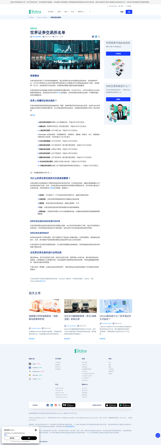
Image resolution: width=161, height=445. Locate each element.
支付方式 (84, 388)
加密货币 (111, 371)
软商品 (110, 373)
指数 (109, 367)
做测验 (118, 99)
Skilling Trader (59, 388)
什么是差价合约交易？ (88, 373)
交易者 (51, 188)
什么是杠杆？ (86, 378)
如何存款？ (85, 390)
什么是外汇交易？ (87, 376)
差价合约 (42, 281)
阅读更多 (32, 338)
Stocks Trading (42, 17)
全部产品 (84, 364)
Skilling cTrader (59, 392)
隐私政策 (84, 395)
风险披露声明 (70, 426)
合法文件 (84, 397)
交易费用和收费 (86, 369)
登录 (121, 12)
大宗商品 (111, 369)
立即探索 (118, 53)
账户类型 (84, 362)
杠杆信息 (84, 371)
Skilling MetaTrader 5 (61, 397)
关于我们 (58, 362)
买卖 (58, 93)
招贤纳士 (58, 364)
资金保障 (58, 369)
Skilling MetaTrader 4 (61, 395)
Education (85, 380)
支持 (122, 6)
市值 (33, 115)
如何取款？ (85, 392)
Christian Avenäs (36, 328)
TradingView (59, 390)
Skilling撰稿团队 (37, 36)
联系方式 (58, 367)
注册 (129, 12)
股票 (109, 364)
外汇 (109, 362)
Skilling (31, 17)
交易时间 (84, 367)
